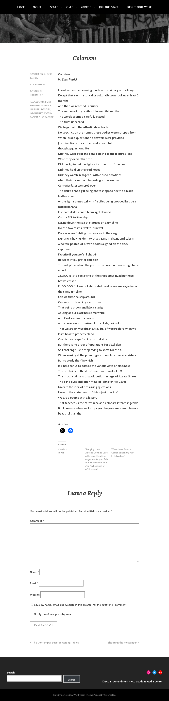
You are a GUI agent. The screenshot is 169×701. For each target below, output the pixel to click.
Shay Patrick (46, 117)
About (37, 7)
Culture (35, 109)
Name (34, 572)
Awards (86, 7)
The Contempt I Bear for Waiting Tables (55, 642)
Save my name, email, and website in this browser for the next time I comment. (80, 604)
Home (21, 7)
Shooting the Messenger (122, 642)
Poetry (48, 113)
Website (35, 594)
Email (34, 583)
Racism (34, 117)
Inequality (36, 113)
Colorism (62, 449)
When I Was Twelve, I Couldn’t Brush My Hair (122, 451)
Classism (46, 105)
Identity (45, 109)
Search (11, 672)
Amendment (40, 84)
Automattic (109, 694)
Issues (54, 7)
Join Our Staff (108, 7)
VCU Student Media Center (146, 681)
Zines (69, 7)
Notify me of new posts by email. (53, 614)
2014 (41, 101)
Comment (37, 520)
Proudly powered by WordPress (68, 694)
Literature (36, 95)
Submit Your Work (139, 7)
